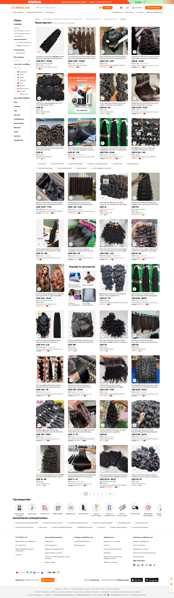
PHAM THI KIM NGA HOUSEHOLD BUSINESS (114, 302)
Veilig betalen (49, 541)
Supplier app (94, 580)
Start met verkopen (139, 545)
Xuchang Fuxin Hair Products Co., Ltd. (111, 156)
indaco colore (43, 527)
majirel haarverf (117, 163)
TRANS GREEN (72, 349)
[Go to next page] (114, 494)
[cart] (127, 8)
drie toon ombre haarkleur (140, 527)
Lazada (87, 589)
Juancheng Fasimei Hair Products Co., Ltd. (49, 349)
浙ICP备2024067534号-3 (138, 595)
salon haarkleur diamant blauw (24, 527)
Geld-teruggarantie (51, 545)
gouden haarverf (82, 168)
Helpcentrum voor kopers (112, 541)
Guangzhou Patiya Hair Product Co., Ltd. (48, 257)
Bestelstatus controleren (141, 549)
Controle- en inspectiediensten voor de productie (57, 557)
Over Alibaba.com (21, 537)
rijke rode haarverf (133, 163)
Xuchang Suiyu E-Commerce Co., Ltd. (143, 257)
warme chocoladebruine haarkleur (62, 527)
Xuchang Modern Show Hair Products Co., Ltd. (146, 302)
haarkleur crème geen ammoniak (98, 163)
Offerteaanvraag (79, 545)
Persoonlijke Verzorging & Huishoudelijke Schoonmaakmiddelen (63, 19)
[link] (171, 579)
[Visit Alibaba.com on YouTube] (150, 565)
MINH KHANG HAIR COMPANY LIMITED (112, 65)
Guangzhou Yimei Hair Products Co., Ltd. (80, 257)
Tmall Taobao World (77, 589)
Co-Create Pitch (21, 545)
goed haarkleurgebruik (65, 168)
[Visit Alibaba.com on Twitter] (142, 565)
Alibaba (37, 19)
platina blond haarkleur (76, 163)
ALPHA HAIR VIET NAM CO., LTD (46, 304)
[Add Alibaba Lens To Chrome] (47, 580)
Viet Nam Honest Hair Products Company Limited (82, 211)
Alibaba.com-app (123, 580)
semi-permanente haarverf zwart (53, 523)
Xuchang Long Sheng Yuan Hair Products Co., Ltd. (146, 112)
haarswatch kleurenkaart (46, 168)
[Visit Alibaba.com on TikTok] (154, 565)
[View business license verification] (105, 595)
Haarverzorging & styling (93, 19)
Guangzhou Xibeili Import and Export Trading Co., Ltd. (82, 156)
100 (110, 493)
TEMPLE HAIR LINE (106, 213)
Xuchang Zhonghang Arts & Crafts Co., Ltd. (145, 65)
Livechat (106, 545)
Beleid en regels (50, 562)
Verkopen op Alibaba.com (141, 541)
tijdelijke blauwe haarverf (85, 527)
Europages (116, 589)
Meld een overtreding (110, 562)
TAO (102, 589)
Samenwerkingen (138, 556)
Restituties (107, 553)
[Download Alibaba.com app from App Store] (137, 580)
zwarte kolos (42, 163)
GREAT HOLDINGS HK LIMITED (77, 65)
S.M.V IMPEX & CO (137, 213)
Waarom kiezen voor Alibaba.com (26, 541)
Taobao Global (95, 589)
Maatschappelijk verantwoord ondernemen (25, 550)
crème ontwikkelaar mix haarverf (102, 168)
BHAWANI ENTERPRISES (44, 156)
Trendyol (108, 589)
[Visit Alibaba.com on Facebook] (134, 565)
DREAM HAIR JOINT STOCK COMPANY (144, 156)
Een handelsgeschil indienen (113, 549)
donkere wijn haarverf (58, 163)
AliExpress (58, 589)
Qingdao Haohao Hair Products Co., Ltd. (112, 257)
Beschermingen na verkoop (53, 553)
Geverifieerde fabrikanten (82, 541)
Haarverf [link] (123, 19)
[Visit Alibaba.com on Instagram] (146, 565)
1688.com (66, 589)
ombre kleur (101, 527)
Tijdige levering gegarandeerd (54, 549)
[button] (100, 7)
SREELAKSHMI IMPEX (43, 112)
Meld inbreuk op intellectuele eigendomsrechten (113, 557)
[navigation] (23, 256)
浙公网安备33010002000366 (119, 595)
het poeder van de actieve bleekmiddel (27, 523)
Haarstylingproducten (111, 19)
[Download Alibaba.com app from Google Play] (151, 580)
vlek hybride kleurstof (124, 523)
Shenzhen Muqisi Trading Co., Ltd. (46, 67)
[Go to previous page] (82, 494)
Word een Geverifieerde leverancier (144, 553)
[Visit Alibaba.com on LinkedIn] (138, 565)
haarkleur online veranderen (119, 527)
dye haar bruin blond (142, 523)
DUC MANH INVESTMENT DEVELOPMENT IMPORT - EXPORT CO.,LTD (50, 211)
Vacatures (19, 554)
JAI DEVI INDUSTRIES (106, 112)
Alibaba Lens (20, 580)
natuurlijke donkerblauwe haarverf (78, 523)
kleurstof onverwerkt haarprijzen (103, 523)
